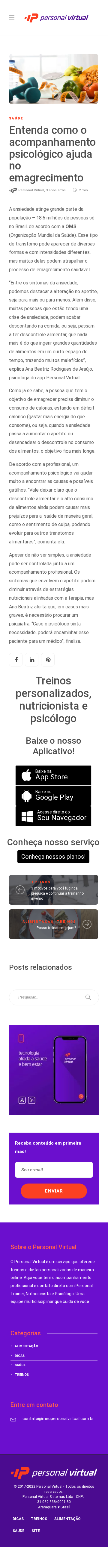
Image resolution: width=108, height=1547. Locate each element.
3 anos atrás (56, 190)
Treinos (40, 882)
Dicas (20, 1356)
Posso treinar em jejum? (56, 928)
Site (36, 1531)
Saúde (16, 118)
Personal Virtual (31, 190)
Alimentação (37, 922)
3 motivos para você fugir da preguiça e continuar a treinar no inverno (57, 893)
